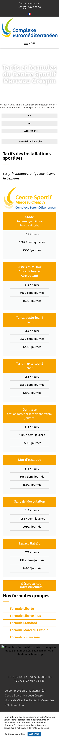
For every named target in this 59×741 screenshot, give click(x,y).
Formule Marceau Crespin (29, 630)
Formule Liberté (22, 609)
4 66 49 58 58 (29, 7)
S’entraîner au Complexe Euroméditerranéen (32, 104)
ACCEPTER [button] (34, 734)
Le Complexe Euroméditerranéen (25, 690)
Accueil (3, 104)
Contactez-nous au (29, 3)
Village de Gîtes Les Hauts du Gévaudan (29, 700)
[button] (32, 43)
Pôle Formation (14, 705)
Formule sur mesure (25, 637)
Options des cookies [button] (15, 734)
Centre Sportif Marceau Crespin (24, 695)
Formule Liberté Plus (25, 616)
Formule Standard (23, 623)
